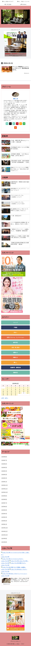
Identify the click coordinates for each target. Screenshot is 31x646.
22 (7, 392)
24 (15, 392)
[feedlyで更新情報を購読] (24, 123)
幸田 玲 (15, 98)
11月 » (6, 398)
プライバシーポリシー (15, 641)
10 (15, 389)
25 (19, 392)
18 (19, 391)
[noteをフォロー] (13, 123)
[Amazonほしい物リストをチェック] (20, 123)
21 (3, 392)
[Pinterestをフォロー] (17, 123)
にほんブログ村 (5, 556)
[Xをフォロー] (10, 123)
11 (19, 389)
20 (27, 391)
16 (11, 391)
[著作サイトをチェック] (7, 123)
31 (15, 394)
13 (27, 389)
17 (15, 391)
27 (27, 392)
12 (23, 389)
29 (7, 394)
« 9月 (2, 398)
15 (7, 391)
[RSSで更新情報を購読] (15, 127)
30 (11, 394)
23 (11, 392)
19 (23, 391)
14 (3, 391)
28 (3, 394)
